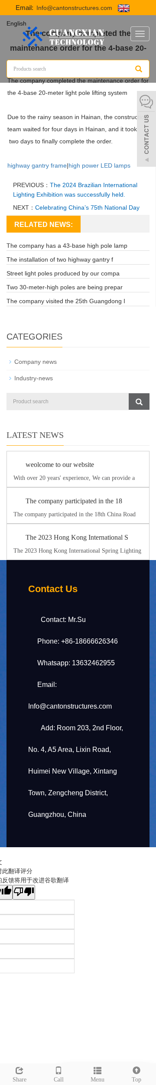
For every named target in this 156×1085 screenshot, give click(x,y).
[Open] (146, 130)
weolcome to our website (60, 464)
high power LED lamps (99, 165)
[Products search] (138, 69)
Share (19, 1079)
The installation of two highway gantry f (59, 259)
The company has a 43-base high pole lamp (66, 245)
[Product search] (139, 401)
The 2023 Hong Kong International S (77, 537)
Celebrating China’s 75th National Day (87, 207)
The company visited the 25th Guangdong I (65, 301)
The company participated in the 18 (74, 501)
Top (136, 1079)
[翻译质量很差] (24, 892)
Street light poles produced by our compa (63, 273)
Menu (97, 1079)
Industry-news (33, 378)
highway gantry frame (37, 165)
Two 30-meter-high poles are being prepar (64, 287)
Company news (35, 361)
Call (59, 1079)
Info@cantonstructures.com (73, 7)
